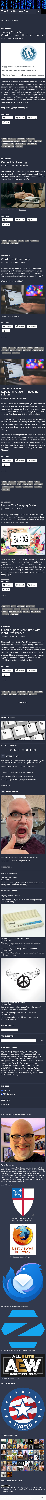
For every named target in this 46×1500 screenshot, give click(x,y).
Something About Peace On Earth (13, 1002)
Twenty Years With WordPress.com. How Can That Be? (23, 33)
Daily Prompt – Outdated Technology (15, 938)
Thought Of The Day (25, 1070)
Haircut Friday (5, 861)
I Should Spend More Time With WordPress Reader (20, 631)
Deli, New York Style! (9, 877)
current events (16, 1056)
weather (4, 1072)
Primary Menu (43, 11)
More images (6, 867)
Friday (21, 1058)
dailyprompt (37, 1056)
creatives (38, 692)
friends (5, 350)
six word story (7, 1068)
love (28, 1061)
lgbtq (13, 1061)
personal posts (8, 487)
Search (41, 1041)
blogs (24, 141)
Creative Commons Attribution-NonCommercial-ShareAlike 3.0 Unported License (23, 1490)
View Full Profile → (7, 1185)
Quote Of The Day (26, 1065)
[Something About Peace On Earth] (23, 980)
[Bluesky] (27, 750)
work (3, 1075)
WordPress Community (15, 259)
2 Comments (23, 398)
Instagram (5, 1061)
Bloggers (21, 138)
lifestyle (23, 1061)
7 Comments (18, 39)
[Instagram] (19, 750)
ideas (37, 482)
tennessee (12, 1070)
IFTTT (34, 1058)
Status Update (5, 766)
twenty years (20, 144)
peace (9, 1063)
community (39, 348)
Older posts (23, 702)
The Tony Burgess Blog (15, 11)
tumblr (26, 611)
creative (25, 609)
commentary (5, 1056)
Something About (21, 1068)
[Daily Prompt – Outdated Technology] (23, 920)
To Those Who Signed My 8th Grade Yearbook (18, 1013)
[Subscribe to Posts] (2, 1090)
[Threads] (23, 750)
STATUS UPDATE (12, 756)
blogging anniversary (11, 141)
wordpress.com (8, 146)
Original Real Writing (14, 162)
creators (34, 609)
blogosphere (7, 609)
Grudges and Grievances (10, 895)
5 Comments (21, 263)
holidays (27, 1058)
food (16, 1058)
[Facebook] (15, 750)
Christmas (36, 1054)
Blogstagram (12, 792)
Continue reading (8, 901)
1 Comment (22, 636)
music (3, 1063)
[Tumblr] (30, 750)
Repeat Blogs (28, 487)
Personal (38, 141)
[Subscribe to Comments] (2, 1094)
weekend (11, 1072)
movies (40, 1061)
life (30, 141)
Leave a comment (23, 166)
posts (19, 487)
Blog (4, 138)
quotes (38, 1065)
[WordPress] (11, 750)
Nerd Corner (5, 256)
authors (6, 606)
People (19, 350)
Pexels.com (22, 210)
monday (34, 1061)
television (4, 1070)
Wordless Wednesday (23, 1072)
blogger (12, 138)
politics (15, 1066)
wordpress (32, 144)
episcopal (4, 1058)
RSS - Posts (7, 1090)
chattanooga (26, 1054)
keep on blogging (9, 484)
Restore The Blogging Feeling (19, 505)
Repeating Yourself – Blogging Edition (19, 393)
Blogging (30, 138)
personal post (8, 144)
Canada (17, 1054)
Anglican (4, 1052)
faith (11, 1058)
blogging (33, 1051)
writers (19, 146)
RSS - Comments (9, 1094)
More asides (6, 786)
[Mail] (34, 750)
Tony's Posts (6, 29)
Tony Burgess (7, 1165)
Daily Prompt (27, 1056)
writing (15, 243)
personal (35, 241)
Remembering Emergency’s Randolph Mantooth (19, 948)
